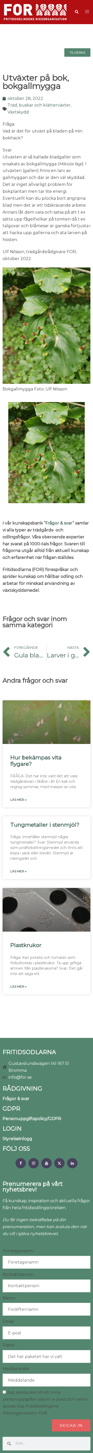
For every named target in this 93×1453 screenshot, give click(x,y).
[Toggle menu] (87, 11)
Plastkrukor (25, 945)
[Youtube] (46, 1163)
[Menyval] (21, 1163)
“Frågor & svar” (59, 523)
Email (8, 1321)
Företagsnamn (18, 1250)
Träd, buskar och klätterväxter (39, 105)
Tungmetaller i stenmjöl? (44, 824)
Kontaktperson (18, 1274)
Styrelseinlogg (17, 1138)
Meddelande (16, 1368)
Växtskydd (18, 112)
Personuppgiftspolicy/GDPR (32, 1118)
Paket (9, 1345)
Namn (9, 1298)
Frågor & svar (16, 1098)
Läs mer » (18, 799)
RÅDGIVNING (22, 1088)
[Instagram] (33, 1163)
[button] (76, 12)
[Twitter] (59, 1163)
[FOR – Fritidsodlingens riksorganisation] (35, 11)
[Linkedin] (72, 1163)
